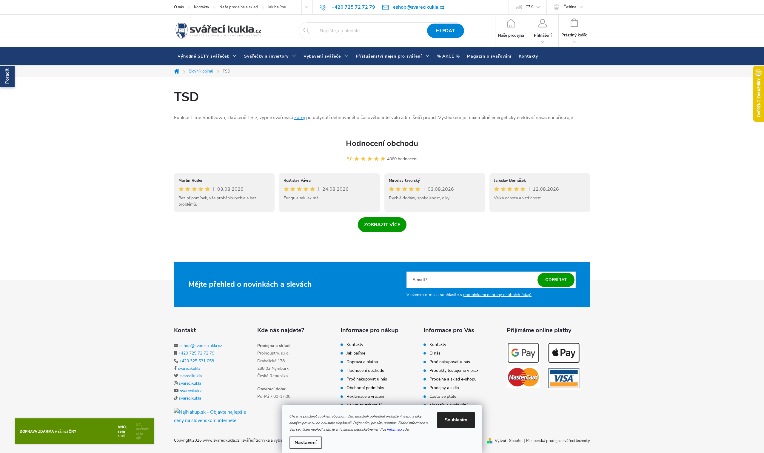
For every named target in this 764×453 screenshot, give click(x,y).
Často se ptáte (442, 396)
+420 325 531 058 (196, 361)
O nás (179, 7)
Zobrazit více (382, 224)
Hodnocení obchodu (382, 143)
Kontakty (201, 7)
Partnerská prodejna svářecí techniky (558, 440)
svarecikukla (189, 368)
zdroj (299, 117)
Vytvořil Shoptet (509, 440)
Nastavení (306, 442)
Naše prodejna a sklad (238, 7)
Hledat (445, 30)
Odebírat (556, 280)
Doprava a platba (362, 362)
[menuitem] (207, 56)
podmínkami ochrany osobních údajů (497, 295)
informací (394, 429)
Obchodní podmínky (365, 388)
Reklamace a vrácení (365, 396)
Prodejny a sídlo (444, 388)
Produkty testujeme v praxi (454, 370)
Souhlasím (456, 420)
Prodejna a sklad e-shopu (453, 379)
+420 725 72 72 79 (196, 353)
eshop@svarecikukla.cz (200, 346)
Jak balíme (277, 7)
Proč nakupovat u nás (366, 379)
